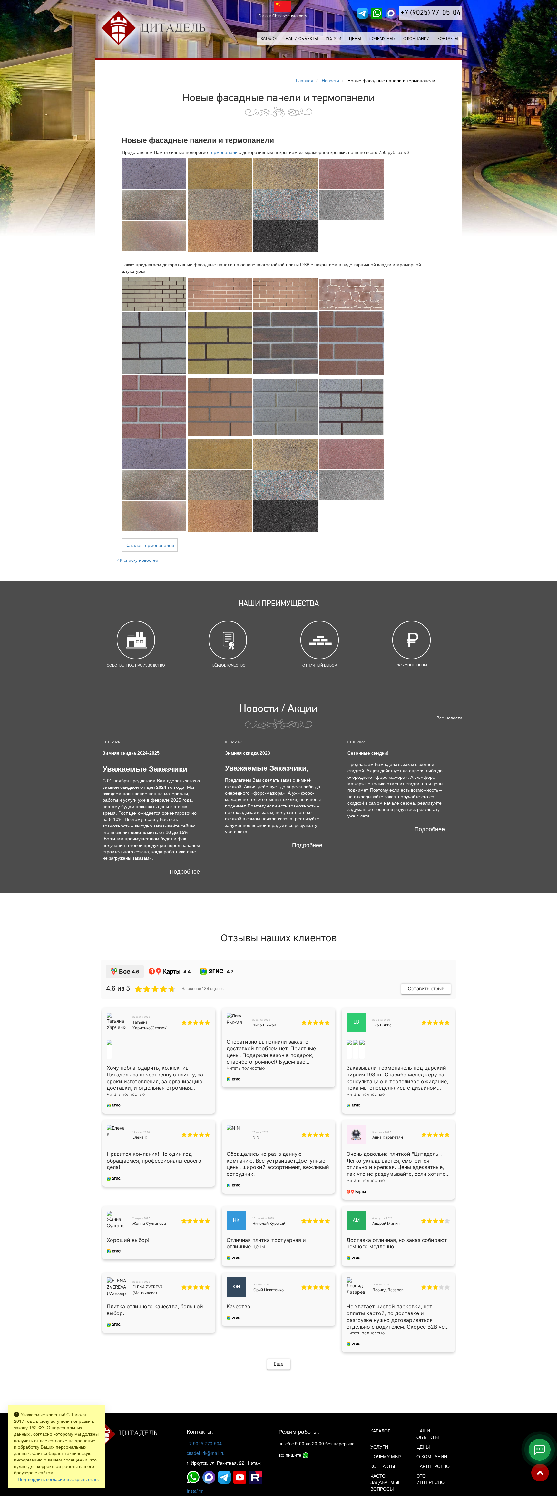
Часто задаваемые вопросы (385, 1482)
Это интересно (430, 1478)
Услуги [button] (333, 38)
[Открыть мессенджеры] (540, 1450)
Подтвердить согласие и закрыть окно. (58, 1479)
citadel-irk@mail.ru (206, 1453)
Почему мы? (382, 38)
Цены (355, 38)
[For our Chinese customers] (283, 6)
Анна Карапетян (387, 1137)
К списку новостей (138, 560)
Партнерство (433, 1466)
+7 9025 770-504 (204, 1443)
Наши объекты (302, 38)
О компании (416, 38)
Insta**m (195, 1491)
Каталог (269, 38)
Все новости (449, 717)
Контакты (447, 38)
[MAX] (391, 13)
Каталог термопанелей (149, 545)
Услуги (379, 1446)
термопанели (223, 152)
